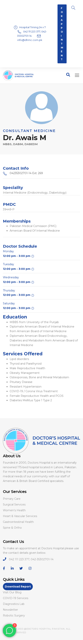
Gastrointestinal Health (18, 522)
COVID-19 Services (15, 598)
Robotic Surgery (14, 615)
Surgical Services (14, 504)
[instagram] (30, 568)
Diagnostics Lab (14, 604)
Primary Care (11, 498)
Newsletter (10, 609)
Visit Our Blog (12, 592)
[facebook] (4, 568)
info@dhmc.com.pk (29, 39)
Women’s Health (14, 510)
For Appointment (62, 34)
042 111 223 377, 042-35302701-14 (31, 559)
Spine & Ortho (12, 527)
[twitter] (21, 568)
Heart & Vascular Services (20, 516)
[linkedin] (12, 568)
